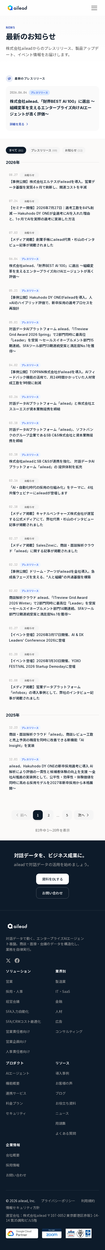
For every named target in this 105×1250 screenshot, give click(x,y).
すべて (16, 150)
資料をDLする (52, 879)
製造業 (60, 981)
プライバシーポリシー (58, 1200)
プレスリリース (44, 150)
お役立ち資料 (65, 1103)
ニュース (62, 1113)
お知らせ (74, 150)
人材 (58, 1011)
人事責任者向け (18, 1051)
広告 (58, 1021)
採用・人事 (14, 991)
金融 (58, 1001)
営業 (9, 981)
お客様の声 (64, 1083)
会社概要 (13, 1155)
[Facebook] (17, 960)
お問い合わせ (52, 892)
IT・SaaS (62, 991)
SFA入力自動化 (17, 1011)
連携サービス (16, 1093)
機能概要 (13, 1083)
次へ (81, 815)
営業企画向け (16, 1041)
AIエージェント (18, 1073)
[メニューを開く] (94, 8)
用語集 (60, 1123)
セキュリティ (16, 1113)
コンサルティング (69, 1031)
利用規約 (88, 1200)
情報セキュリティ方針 (23, 1207)
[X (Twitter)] (8, 960)
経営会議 (13, 1001)
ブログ (60, 1093)
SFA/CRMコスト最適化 (23, 1021)
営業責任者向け (18, 1031)
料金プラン (14, 1103)
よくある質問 (65, 1133)
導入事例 (62, 1073)
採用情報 (13, 1165)
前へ (23, 815)
